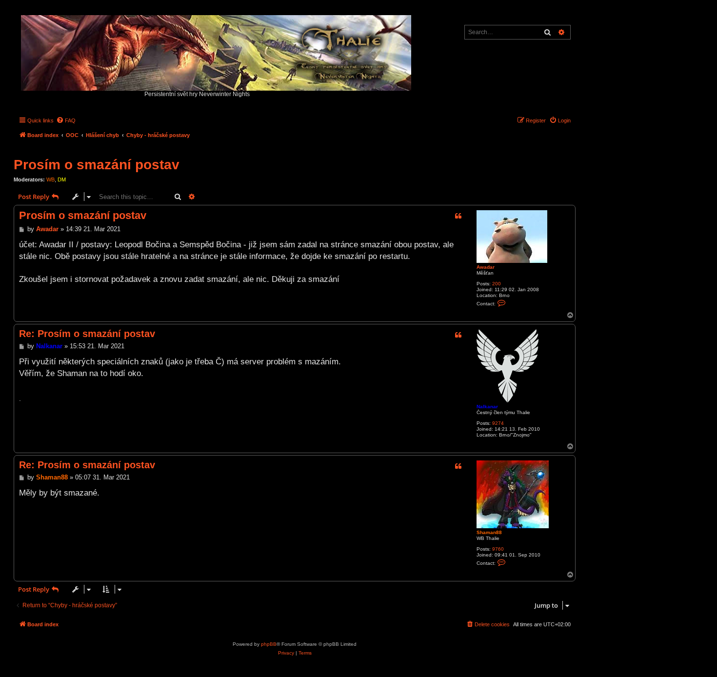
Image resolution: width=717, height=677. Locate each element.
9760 (498, 549)
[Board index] (217, 50)
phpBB (269, 644)
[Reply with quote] (458, 216)
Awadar (486, 267)
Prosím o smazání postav (96, 164)
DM (62, 179)
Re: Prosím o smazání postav (87, 333)
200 (496, 283)
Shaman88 (489, 532)
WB (50, 179)
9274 (498, 423)
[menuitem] (66, 120)
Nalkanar (487, 406)
